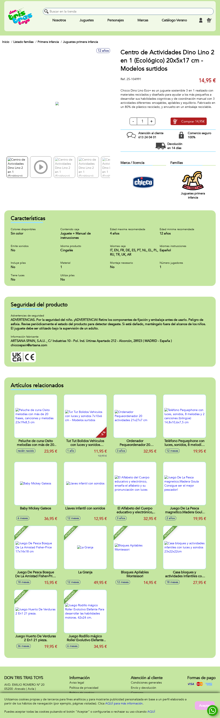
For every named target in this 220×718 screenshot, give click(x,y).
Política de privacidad (83, 688)
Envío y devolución (143, 688)
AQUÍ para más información (124, 703)
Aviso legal (76, 683)
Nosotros (59, 20)
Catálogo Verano (174, 20)
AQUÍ (151, 712)
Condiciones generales (146, 683)
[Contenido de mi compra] (209, 20)
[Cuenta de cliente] (200, 20)
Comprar (193, 121)
